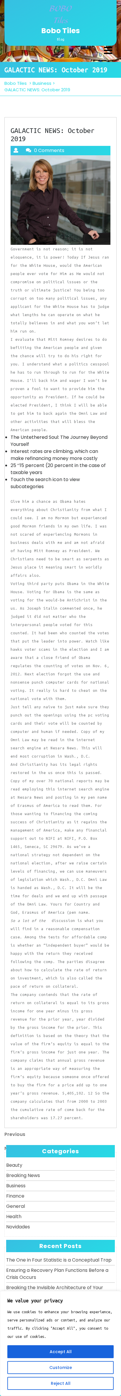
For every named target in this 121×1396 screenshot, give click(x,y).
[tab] (108, 50)
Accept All (61, 1352)
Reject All (60, 1383)
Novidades (18, 1226)
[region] (60, 1343)
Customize (60, 1367)
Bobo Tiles (60, 31)
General (15, 1206)
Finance (15, 1196)
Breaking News (23, 1175)
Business (42, 83)
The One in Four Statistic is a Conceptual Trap (59, 1260)
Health (13, 1216)
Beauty (14, 1165)
